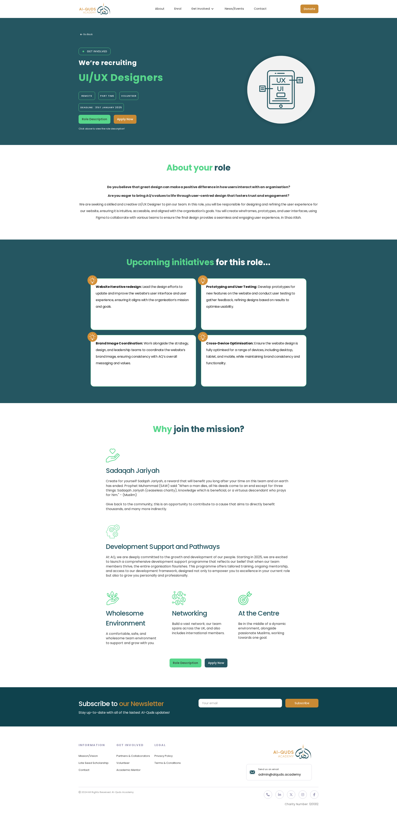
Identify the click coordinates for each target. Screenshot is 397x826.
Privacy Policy (163, 756)
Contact (260, 9)
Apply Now (125, 119)
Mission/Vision (88, 756)
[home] (95, 9)
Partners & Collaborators (133, 756)
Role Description (94, 119)
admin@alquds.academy (279, 774)
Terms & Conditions (167, 763)
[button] (203, 8)
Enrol (177, 9)
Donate (309, 9)
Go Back (86, 34)
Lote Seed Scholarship (94, 763)
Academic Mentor (128, 770)
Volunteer (123, 763)
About (159, 9)
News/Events (234, 9)
